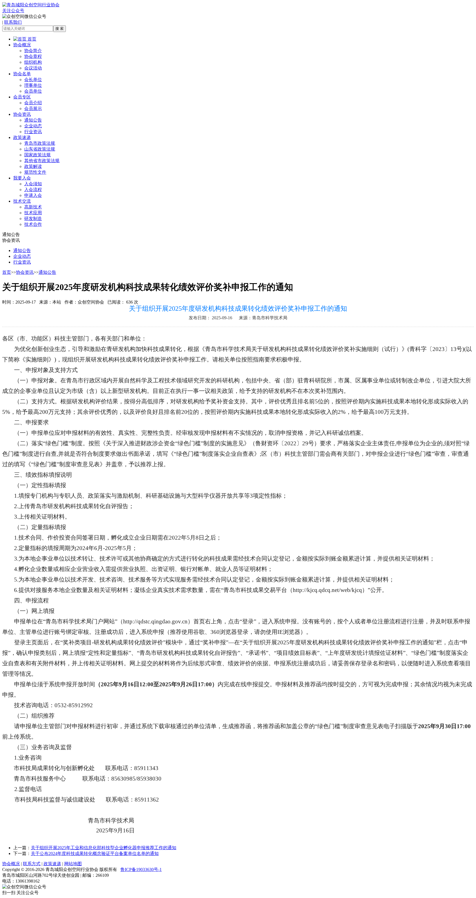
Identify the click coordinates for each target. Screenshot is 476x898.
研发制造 (33, 218)
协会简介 (33, 50)
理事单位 (33, 85)
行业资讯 (33, 131)
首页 (31, 39)
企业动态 (33, 126)
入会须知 (33, 183)
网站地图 (73, 863)
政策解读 (33, 166)
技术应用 (33, 212)
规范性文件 (35, 172)
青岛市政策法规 (39, 143)
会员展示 (33, 108)
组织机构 (33, 62)
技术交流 (22, 201)
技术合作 (33, 224)
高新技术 (33, 207)
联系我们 (13, 22)
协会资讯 (22, 114)
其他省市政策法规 (42, 160)
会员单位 (33, 91)
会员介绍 (33, 102)
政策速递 (22, 137)
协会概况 (22, 44)
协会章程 (33, 56)
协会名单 (22, 73)
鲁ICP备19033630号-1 (141, 869)
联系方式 (31, 863)
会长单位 (33, 79)
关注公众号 (13, 10)
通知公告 (33, 120)
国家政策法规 (37, 154)
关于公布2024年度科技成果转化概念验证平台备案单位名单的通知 (95, 853)
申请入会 (33, 195)
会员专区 (22, 97)
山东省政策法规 (39, 149)
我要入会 (22, 178)
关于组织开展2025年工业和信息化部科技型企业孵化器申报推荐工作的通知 (103, 847)
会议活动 (33, 68)
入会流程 (33, 189)
